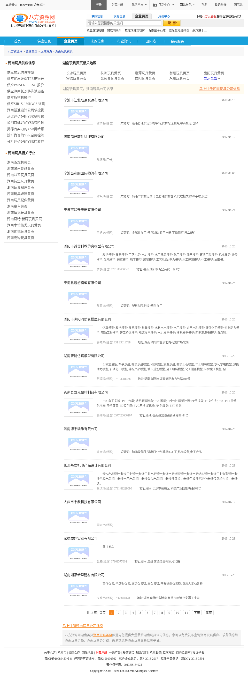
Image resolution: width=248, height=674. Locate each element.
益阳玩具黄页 (145, 78)
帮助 (204, 5)
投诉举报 (198, 652)
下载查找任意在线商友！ (219, 16)
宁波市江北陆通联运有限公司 (86, 100)
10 (177, 613)
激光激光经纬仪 (179, 30)
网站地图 (87, 652)
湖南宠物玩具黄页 (20, 238)
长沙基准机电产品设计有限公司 (87, 465)
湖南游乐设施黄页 (20, 168)
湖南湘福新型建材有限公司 (84, 575)
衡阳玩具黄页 (179, 73)
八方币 (62, 652)
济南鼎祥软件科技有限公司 (84, 137)
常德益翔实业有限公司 (81, 538)
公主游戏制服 (95, 30)
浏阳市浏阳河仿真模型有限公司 (87, 319)
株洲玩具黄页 (111, 73)
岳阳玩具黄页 (214, 73)
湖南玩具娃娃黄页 (20, 194)
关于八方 (50, 652)
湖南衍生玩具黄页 (20, 181)
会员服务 (177, 41)
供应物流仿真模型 (20, 72)
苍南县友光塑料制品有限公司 (86, 392)
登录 (99, 5)
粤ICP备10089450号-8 (58, 658)
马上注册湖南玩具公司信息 (219, 89)
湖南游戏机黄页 (19, 162)
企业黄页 (31, 51)
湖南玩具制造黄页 (20, 187)
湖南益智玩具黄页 (20, 175)
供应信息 (44, 41)
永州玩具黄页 (179, 78)
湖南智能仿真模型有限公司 (84, 356)
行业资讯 (124, 41)
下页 (197, 613)
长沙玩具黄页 (76, 73)
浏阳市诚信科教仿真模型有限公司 (89, 246)
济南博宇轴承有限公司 (81, 429)
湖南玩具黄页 (64, 51)
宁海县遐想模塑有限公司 (82, 283)
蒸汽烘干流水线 (202, 30)
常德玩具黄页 (76, 78)
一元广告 (115, 652)
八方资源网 (15, 51)
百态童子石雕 (157, 30)
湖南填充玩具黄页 (20, 213)
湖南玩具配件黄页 (20, 200)
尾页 (209, 613)
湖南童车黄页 (17, 206)
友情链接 (128, 652)
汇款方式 (168, 652)
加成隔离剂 (114, 30)
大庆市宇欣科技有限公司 (82, 502)
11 (186, 613)
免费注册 (117, 5)
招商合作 (74, 652)
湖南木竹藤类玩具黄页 (24, 225)
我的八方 (137, 5)
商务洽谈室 (183, 652)
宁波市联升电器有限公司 (82, 210)
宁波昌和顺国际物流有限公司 (86, 173)
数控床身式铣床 (135, 30)
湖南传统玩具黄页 (20, 231)
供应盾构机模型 (19, 97)
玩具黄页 (46, 51)
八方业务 (155, 652)
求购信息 (97, 41)
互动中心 (164, 5)
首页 (17, 41)
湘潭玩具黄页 (145, 73)
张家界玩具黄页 (112, 78)
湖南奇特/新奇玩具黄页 (24, 219)
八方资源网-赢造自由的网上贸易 (33, 21)
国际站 (238, 5)
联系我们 (142, 652)
